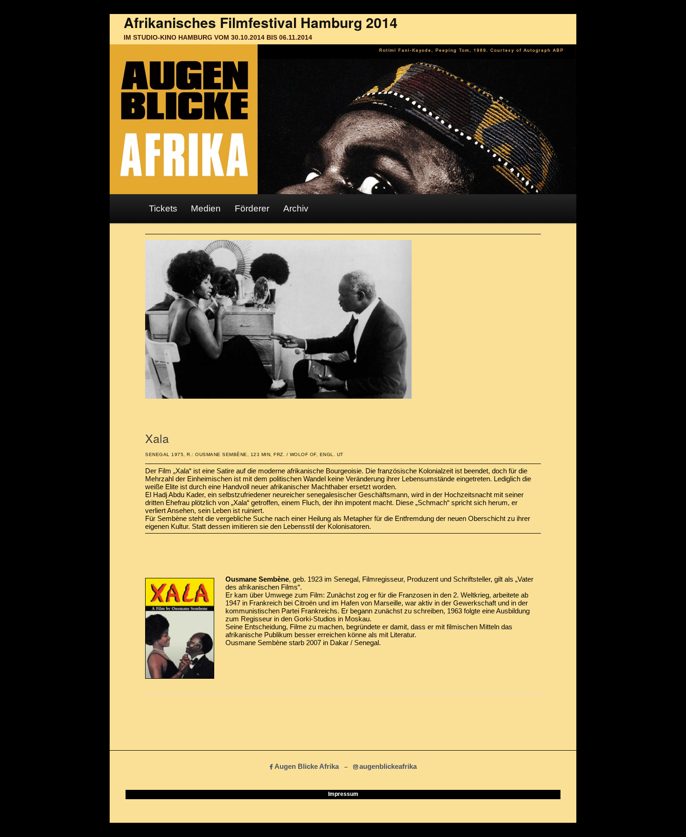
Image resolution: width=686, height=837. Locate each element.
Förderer (252, 208)
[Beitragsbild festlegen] (278, 396)
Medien (206, 208)
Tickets (163, 208)
